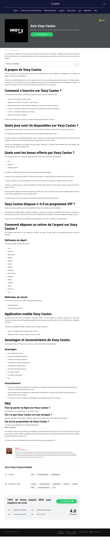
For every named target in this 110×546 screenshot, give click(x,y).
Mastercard (56, 484)
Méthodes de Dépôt (50, 10)
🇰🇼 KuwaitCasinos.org (95, 531)
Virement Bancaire (43, 487)
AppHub (26, 450)
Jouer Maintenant (42, 34)
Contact (74, 531)
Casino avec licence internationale (31, 10)
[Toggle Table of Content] (76, 64)
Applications (87, 10)
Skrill (32, 487)
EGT (32, 474)
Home (6, 50)
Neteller (75, 484)
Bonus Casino (71, 10)
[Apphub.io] (55, 4)
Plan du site (60, 531)
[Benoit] (9, 454)
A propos (68, 531)
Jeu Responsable (83, 531)
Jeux (79, 10)
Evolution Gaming (43, 474)
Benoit (17, 448)
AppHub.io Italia (61, 533)
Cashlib (33, 484)
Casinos (15, 10)
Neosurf (66, 484)
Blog (95, 10)
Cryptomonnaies (44, 484)
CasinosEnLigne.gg (72, 533)
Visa (54, 487)
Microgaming (55, 474)
